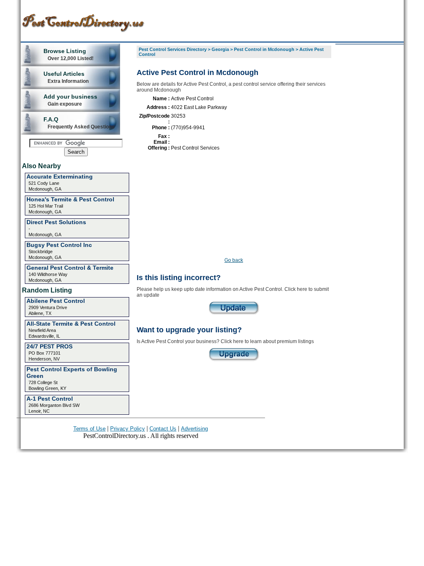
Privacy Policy (127, 429)
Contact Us (162, 429)
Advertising (194, 429)
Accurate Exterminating (59, 176)
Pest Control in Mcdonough (264, 49)
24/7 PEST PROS (49, 346)
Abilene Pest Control (55, 301)
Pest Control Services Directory (173, 49)
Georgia (220, 49)
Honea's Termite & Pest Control (70, 199)
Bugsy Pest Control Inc (59, 245)
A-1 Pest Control (49, 398)
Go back (233, 260)
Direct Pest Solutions (56, 222)
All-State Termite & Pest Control (71, 323)
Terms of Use (89, 429)
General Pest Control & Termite (69, 267)
